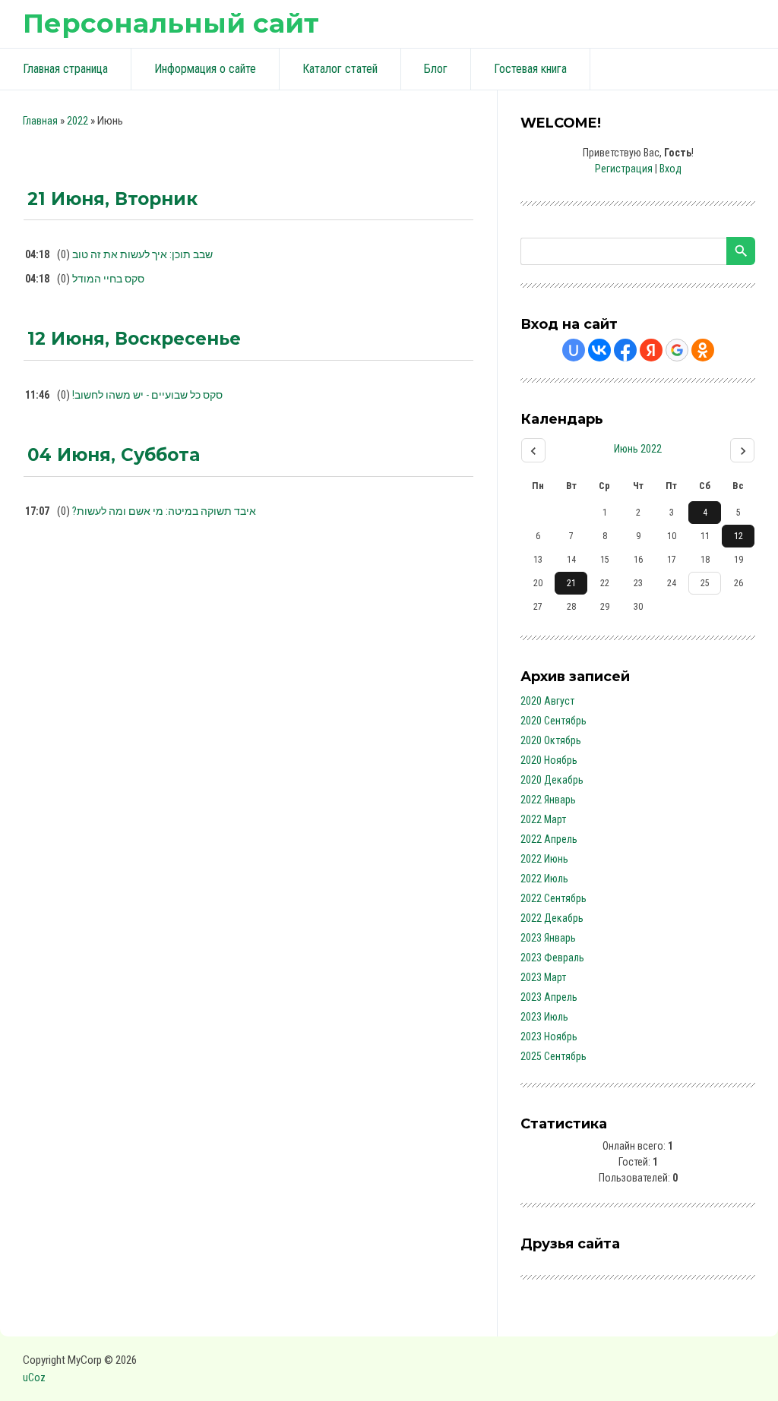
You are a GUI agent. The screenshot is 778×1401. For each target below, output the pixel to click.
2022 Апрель (548, 839)
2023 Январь (548, 938)
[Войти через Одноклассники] (702, 350)
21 (571, 583)
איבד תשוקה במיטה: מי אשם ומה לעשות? (164, 511)
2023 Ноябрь (548, 1036)
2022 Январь (548, 800)
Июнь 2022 (638, 449)
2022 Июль (544, 878)
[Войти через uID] (573, 350)
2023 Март (543, 977)
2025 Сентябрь (553, 1056)
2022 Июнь (544, 859)
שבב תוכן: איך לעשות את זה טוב (142, 254)
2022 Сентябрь (553, 898)
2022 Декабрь (552, 918)
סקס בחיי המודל (108, 279)
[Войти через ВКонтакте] (599, 350)
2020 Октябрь (550, 740)
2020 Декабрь (552, 780)
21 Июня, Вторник (112, 199)
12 (738, 536)
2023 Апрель (548, 997)
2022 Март (543, 819)
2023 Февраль (552, 957)
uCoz (34, 1377)
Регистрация (624, 169)
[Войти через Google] (677, 350)
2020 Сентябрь (553, 721)
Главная (40, 121)
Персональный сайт (171, 23)
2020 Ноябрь (548, 760)
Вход (670, 169)
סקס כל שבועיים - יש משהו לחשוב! (147, 395)
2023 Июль (544, 1017)
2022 (77, 121)
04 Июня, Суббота (113, 454)
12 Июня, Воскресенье (134, 338)
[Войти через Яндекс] (651, 350)
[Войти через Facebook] (625, 350)
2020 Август (547, 701)
